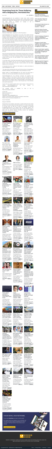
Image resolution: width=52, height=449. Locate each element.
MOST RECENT (8, 6)
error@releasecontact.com (7, 107)
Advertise (44, 447)
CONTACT (18, 6)
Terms (32, 447)
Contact (49, 447)
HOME (3, 6)
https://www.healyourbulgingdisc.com (9, 86)
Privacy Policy (38, 447)
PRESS (13, 6)
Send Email (7, 94)
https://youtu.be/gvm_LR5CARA (8, 42)
